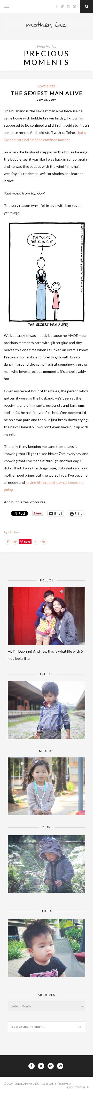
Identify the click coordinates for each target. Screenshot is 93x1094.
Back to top (76, 1087)
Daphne (13, 532)
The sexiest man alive (47, 93)
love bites (46, 86)
